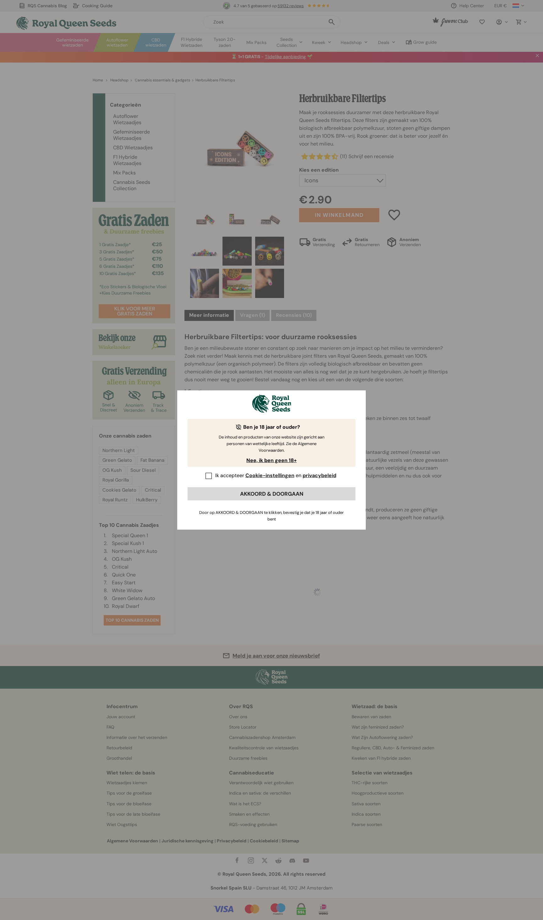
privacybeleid (319, 475)
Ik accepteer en (275, 475)
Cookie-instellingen (269, 475)
